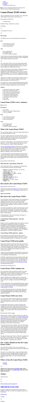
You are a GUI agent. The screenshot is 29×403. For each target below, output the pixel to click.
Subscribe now (4, 394)
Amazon (17, 190)
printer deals (16, 369)
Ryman (11, 287)
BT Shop (14, 188)
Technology (5, 2)
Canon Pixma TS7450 (9, 146)
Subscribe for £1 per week (10, 387)
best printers (17, 368)
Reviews (5, 4)
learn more (16, 9)
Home (4, 1)
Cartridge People (4, 287)
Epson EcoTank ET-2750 (7, 263)
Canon (2, 186)
